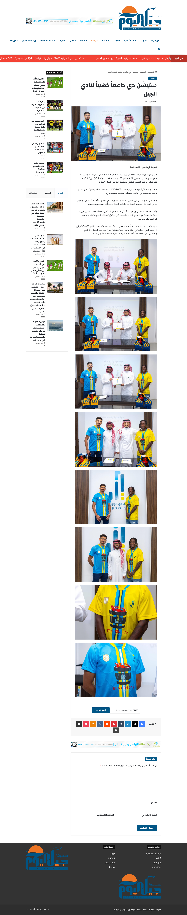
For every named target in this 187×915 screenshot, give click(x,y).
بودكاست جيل (29, 40)
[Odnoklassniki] (93, 724)
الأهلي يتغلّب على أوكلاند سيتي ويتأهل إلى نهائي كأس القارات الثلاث (38, 85)
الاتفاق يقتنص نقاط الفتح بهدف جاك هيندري (38, 148)
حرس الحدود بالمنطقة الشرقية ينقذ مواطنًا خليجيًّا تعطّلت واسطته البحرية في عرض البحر (37, 331)
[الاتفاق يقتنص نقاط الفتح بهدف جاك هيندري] (55, 147)
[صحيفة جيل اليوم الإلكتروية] (140, 18)
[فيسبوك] (142, 724)
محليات (144, 40)
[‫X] (135, 724)
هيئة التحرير (156, 867)
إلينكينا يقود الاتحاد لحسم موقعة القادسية (39, 167)
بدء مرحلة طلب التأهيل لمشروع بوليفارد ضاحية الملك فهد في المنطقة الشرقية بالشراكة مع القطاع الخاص (37, 214)
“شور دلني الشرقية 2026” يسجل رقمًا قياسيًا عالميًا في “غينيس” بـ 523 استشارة (60, 58)
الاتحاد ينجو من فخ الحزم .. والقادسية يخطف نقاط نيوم (38, 127)
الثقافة (83, 40)
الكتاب (73, 40)
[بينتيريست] (114, 724)
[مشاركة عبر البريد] (79, 724)
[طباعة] (116, 730)
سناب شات (110, 863)
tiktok (112, 867)
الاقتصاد (105, 40)
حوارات (117, 40)
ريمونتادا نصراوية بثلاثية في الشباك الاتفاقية (38, 106)
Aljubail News (47, 40)
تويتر (113, 854)
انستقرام (111, 858)
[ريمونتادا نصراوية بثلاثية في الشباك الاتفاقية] (55, 105)
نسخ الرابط (101, 710)
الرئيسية (155, 40)
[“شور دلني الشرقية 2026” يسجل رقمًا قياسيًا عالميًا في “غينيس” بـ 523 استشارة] (55, 239)
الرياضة (94, 40)
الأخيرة (61, 193)
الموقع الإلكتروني (105, 815)
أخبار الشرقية (130, 40)
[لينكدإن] (128, 724)
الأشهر (47, 193)
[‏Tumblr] (121, 724)
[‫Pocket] (86, 724)
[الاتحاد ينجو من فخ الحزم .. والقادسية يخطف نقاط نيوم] (55, 125)
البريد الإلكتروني (149, 815)
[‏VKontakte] (100, 724)
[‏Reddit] (107, 724)
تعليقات (33, 193)
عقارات (62, 40)
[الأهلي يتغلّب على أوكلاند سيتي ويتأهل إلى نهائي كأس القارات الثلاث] (55, 82)
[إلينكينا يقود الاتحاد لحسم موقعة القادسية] (55, 167)
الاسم (154, 802)
